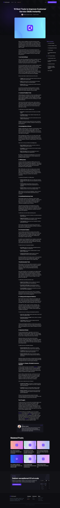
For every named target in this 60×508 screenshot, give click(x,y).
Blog (15, 2)
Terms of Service (40, 500)
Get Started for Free (16, 484)
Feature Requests (40, 497)
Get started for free (52, 2)
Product (12, 2)
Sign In (33, 497)
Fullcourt (35, 366)
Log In (46, 2)
